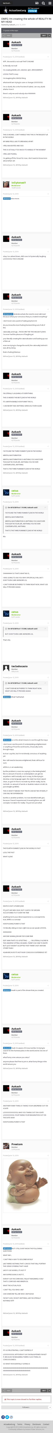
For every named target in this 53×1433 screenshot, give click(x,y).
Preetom (17, 1144)
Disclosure (36, 1424)
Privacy (27, 1424)
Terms (19, 1424)
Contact (46, 1424)
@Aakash (7, 199)
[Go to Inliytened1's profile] (6, 184)
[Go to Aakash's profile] (6, 44)
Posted (10, 57)
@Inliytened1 (8, 314)
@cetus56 (7, 740)
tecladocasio (19, 666)
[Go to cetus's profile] (6, 492)
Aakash (12, 25)
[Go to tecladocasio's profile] (6, 668)
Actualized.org (9, 1424)
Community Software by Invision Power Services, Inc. (26, 1429)
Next (44, 35)
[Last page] (49, 35)
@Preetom (7, 1248)
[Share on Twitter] (7, 1417)
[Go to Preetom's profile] (6, 1146)
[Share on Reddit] (11, 1417)
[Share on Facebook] (3, 1417)
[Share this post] (48, 57)
